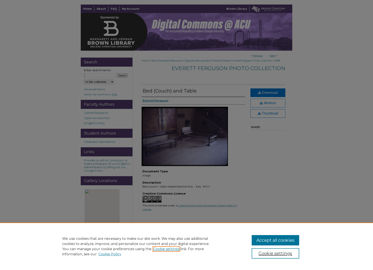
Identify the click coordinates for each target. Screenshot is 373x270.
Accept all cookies (275, 240)
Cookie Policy (109, 254)
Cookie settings (166, 249)
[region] (186, 246)
